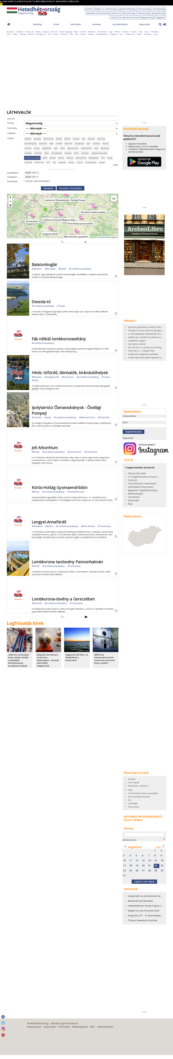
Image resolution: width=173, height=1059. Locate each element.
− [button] (10, 201)
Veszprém (148, 34)
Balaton (46, 32)
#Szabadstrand (75, 491)
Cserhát (83, 32)
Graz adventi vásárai (137, 344)
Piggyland (160, 17)
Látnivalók (75, 24)
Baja (130, 503)
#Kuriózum (68, 376)
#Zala (35, 380)
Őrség (55, 34)
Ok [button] (1, 4)
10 (124, 860)
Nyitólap (37, 24)
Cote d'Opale (133, 782)
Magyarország (147, 17)
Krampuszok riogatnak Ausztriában (143, 354)
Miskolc (31, 34)
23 (162, 865)
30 (162, 870)
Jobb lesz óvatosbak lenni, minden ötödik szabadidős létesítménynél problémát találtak (18, 660)
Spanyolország (158, 13)
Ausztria (88, 9)
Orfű (49, 34)
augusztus (135, 847)
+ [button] (10, 197)
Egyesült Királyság (126, 9)
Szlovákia (122, 17)
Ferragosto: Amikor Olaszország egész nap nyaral (149, 330)
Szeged (91, 34)
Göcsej (134, 32)
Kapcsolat (144, 24)
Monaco (116, 13)
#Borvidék (50, 268)
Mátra (15, 34)
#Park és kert (74, 451)
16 (162, 860)
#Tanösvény (90, 451)
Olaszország (143, 13)
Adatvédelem (105, 1026)
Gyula (146, 32)
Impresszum (34, 1026)
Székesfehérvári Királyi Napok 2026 (147, 905)
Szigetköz (113, 34)
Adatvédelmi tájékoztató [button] (67, 1)
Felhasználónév (129, 416)
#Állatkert (37, 526)
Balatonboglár (135, 493)
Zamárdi (132, 480)
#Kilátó (62, 268)
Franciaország (144, 9)
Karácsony (29, 32)
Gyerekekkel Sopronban (140, 487)
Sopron (83, 34)
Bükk (76, 32)
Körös (9, 34)
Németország (128, 13)
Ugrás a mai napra (144, 881)
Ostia (130, 790)
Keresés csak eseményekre (37, 181)
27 (143, 870)
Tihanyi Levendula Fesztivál (142, 920)
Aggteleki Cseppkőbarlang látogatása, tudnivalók (144, 490)
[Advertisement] (144, 80)
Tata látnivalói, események (142, 483)
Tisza (121, 34)
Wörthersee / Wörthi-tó (138, 786)
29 (155, 870)
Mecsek (23, 34)
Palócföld (63, 34)
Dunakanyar (102, 32)
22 (155, 865)
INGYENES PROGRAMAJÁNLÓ (143, 816)
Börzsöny (54, 32)
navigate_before (125, 846)
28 (149, 870)
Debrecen (91, 32)
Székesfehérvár (102, 34)
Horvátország (103, 13)
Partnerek (63, 1026)
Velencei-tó (130, 34)
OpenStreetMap (104, 237)
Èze (129, 800)
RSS (92, 1026)
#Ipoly (47, 417)
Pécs (71, 34)
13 (143, 860)
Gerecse (125, 32)
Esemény (19, 32)
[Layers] (114, 198)
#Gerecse (37, 603)
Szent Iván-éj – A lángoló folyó (141, 350)
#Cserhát (36, 417)
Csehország (110, 9)
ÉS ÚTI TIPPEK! (133, 820)
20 (143, 865)
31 (124, 875)
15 (155, 860)
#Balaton (37, 268)
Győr (140, 32)
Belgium (98, 9)
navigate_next (164, 839)
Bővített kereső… (129, 840)
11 (130, 860)
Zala (155, 34)
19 (137, 865)
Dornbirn (132, 779)
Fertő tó (117, 32)
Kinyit (115, 165)
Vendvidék (133, 500)
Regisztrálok (128, 438)
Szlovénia (133, 17)
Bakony (38, 32)
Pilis (76, 34)
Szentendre (134, 497)
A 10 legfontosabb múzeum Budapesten (144, 476)
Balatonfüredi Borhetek (140, 900)
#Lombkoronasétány (80, 268)
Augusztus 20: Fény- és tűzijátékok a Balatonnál (76, 657)
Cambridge (132, 803)
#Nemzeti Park (87, 417)
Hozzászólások (120, 24)
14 (149, 860)
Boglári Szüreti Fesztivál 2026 (143, 910)
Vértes (139, 34)
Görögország (159, 9)
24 (124, 870)
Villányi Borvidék (137, 473)
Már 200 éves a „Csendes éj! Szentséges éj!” (147, 347)
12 (137, 860)
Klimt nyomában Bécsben (139, 796)
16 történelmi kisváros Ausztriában (143, 793)
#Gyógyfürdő (51, 376)
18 (130, 865)
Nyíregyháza (41, 34)
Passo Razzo (133, 806)
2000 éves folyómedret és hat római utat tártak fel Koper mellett (104, 658)
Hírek (56, 24)
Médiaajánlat (80, 1026)
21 (149, 865)
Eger (110, 32)
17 (124, 865)
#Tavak (61, 305)
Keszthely (154, 32)
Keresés (96, 24)
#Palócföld (103, 417)
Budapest (10, 32)
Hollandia (90, 13)
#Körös (35, 491)
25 (130, 870)
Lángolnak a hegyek (136, 340)
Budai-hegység (66, 32)
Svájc (113, 17)
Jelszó (125, 422)
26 (137, 870)
